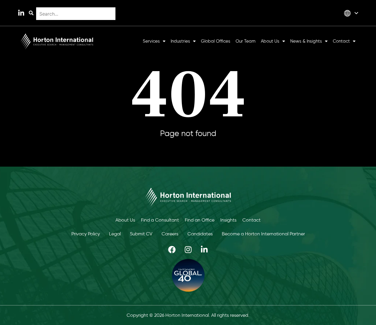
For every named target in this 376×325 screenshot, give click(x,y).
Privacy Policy (85, 234)
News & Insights (306, 41)
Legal (115, 234)
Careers (170, 234)
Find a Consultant (160, 220)
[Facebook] (172, 249)
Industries (180, 41)
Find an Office (199, 220)
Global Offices (215, 41)
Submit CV (141, 234)
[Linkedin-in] (21, 13)
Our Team (246, 41)
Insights (228, 220)
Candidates (200, 234)
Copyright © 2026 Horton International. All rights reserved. (188, 315)
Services (151, 41)
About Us (270, 41)
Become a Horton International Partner (263, 234)
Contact (341, 41)
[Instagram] (188, 249)
